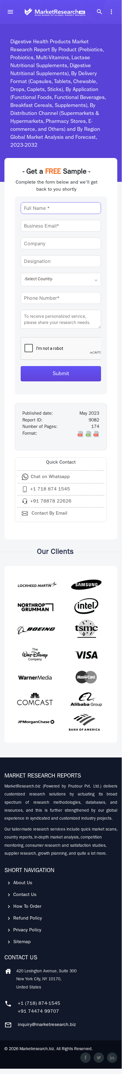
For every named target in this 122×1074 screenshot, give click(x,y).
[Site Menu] (10, 12)
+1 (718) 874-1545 (39, 1003)
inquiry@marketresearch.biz (47, 1025)
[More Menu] (111, 12)
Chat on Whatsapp (50, 477)
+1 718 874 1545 (50, 489)
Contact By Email (48, 513)
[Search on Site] (99, 12)
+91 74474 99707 (38, 1011)
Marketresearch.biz (36, 1049)
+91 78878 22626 (50, 501)
